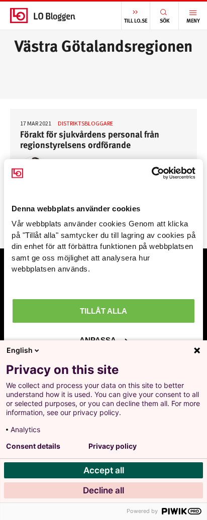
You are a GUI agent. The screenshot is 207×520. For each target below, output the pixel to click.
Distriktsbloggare (85, 123)
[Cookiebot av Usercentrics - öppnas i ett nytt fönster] (151, 173)
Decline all (103, 490)
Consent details (33, 446)
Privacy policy (112, 446)
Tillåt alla (103, 311)
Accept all (103, 470)
